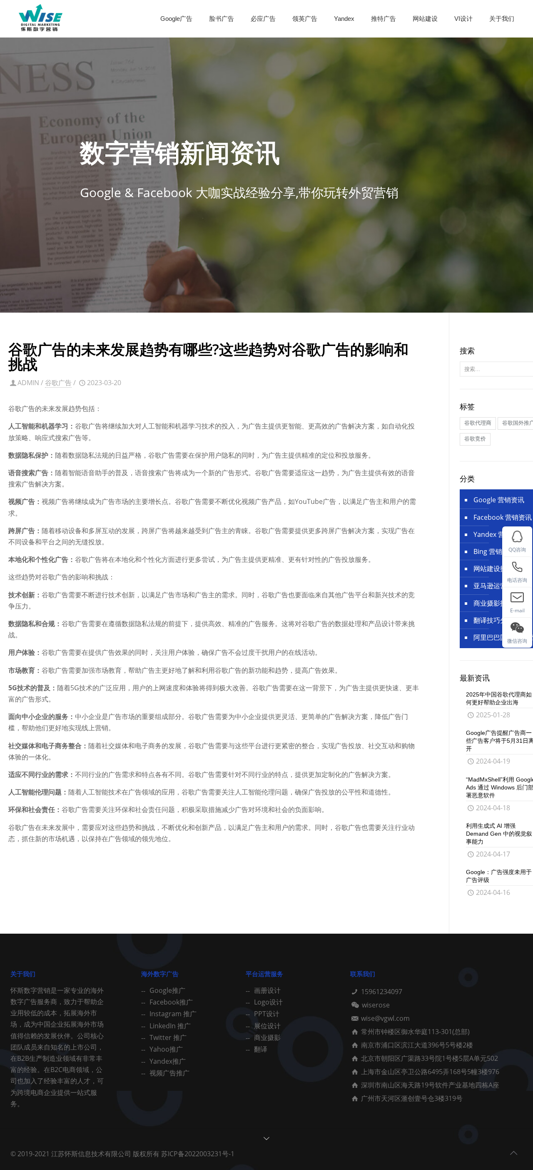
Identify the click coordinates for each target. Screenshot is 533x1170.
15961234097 (381, 991)
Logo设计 (268, 1002)
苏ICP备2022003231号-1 (197, 1153)
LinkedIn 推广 (170, 1025)
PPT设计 (266, 1013)
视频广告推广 (169, 1072)
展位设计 (267, 1025)
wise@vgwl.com (385, 1018)
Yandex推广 (167, 1061)
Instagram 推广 (173, 1013)
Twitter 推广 (168, 1037)
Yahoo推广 (166, 1049)
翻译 (260, 1049)
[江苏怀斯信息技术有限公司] (40, 19)
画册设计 (267, 990)
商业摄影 (267, 1037)
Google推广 (167, 990)
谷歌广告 (58, 382)
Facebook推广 (171, 1002)
